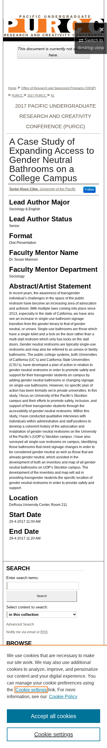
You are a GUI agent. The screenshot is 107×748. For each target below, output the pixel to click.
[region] (53, 696)
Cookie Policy (63, 696)
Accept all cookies (53, 716)
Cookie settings (31, 689)
